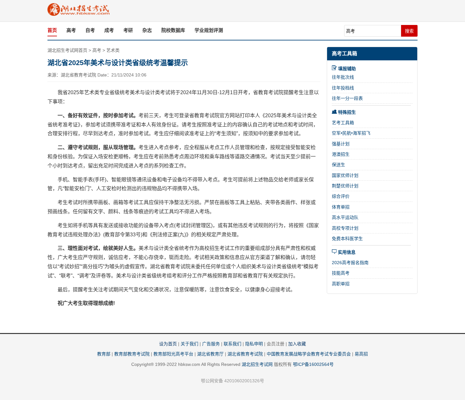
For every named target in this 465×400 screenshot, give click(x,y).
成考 (109, 30)
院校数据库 (173, 30)
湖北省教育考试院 (245, 353)
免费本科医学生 (347, 238)
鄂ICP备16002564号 (313, 364)
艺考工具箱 (343, 122)
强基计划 (341, 143)
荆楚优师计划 (345, 185)
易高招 (361, 353)
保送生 (338, 164)
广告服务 (211, 343)
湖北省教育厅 (210, 353)
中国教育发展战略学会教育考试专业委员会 (309, 353)
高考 (71, 30)
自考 (90, 30)
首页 (52, 30)
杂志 (147, 30)
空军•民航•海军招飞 (351, 133)
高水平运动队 (345, 217)
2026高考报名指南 (350, 262)
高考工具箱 (344, 53)
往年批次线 (343, 77)
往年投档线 (343, 87)
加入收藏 (297, 343)
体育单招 (341, 206)
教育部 (103, 353)
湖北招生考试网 (257, 364)
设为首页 (168, 343)
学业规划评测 (209, 30)
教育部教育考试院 (132, 353)
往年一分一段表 (347, 98)
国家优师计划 (345, 175)
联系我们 (232, 343)
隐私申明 (254, 343)
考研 (128, 30)
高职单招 (341, 283)
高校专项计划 (345, 228)
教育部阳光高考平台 (173, 353)
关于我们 (189, 343)
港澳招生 (341, 154)
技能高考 (341, 273)
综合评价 (341, 196)
